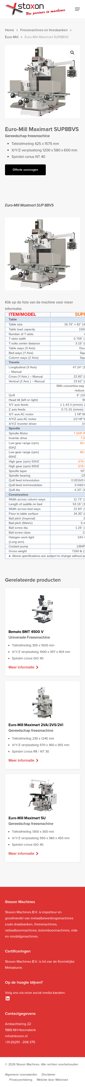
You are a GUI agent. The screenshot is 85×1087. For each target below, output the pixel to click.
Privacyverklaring (20, 1079)
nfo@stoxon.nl (17, 1035)
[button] (77, 9)
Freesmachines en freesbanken (44, 30)
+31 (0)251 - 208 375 (20, 1042)
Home (9, 30)
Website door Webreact (52, 1079)
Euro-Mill (12, 36)
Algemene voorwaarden (21, 1074)
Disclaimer (49, 1074)
